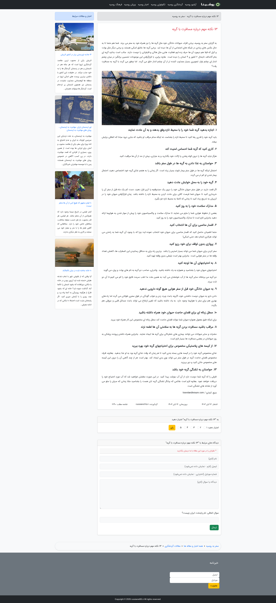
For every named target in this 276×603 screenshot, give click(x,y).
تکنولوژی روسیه (158, 4)
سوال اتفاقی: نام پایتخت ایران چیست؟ (200, 513)
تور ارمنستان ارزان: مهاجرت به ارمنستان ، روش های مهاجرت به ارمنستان (75, 129)
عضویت (213, 585)
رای (172, 427)
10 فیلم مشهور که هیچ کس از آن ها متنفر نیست (75, 204)
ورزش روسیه (130, 4)
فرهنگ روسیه (115, 4)
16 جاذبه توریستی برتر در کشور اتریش (76, 54)
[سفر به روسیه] (210, 4)
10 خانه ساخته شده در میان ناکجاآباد (77, 270)
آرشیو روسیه (190, 4)
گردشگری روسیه (175, 4)
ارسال (214, 527)
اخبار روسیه (143, 4)
